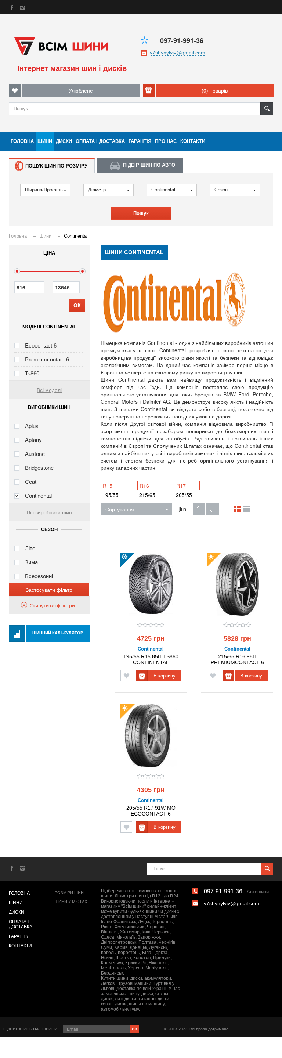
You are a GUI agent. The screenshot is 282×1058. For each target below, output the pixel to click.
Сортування (119, 509)
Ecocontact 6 (41, 345)
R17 (181, 485)
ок (134, 1028)
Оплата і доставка (100, 141)
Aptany (33, 440)
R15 (107, 485)
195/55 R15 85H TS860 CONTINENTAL (150, 659)
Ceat (30, 482)
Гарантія (140, 141)
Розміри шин (69, 892)
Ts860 (32, 373)
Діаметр (97, 189)
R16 (144, 485)
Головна (22, 141)
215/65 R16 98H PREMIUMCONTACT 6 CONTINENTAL (237, 659)
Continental (163, 189)
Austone (35, 454)
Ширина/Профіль (44, 189)
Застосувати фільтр (49, 589)
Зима (31, 562)
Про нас (166, 141)
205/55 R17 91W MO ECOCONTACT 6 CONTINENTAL (151, 810)
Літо (30, 548)
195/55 (110, 495)
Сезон (221, 189)
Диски (64, 141)
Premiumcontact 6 (47, 359)
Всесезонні (39, 576)
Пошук (141, 213)
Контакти (192, 141)
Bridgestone (39, 468)
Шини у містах (71, 901)
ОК (77, 305)
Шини (44, 141)
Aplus (32, 426)
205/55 (184, 495)
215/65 (147, 495)
